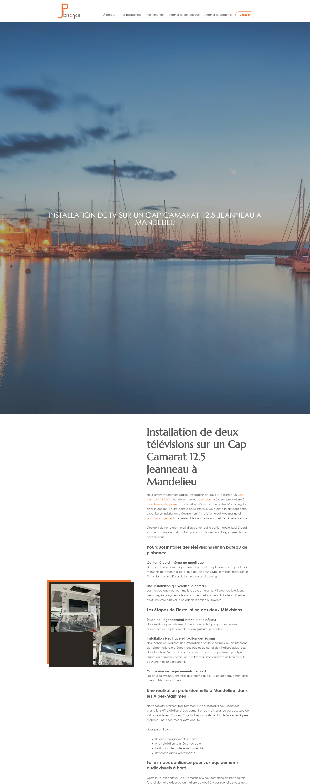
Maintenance (155, 14)
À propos (109, 14)
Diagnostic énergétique (184, 14)
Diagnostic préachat (218, 14)
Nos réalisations (130, 14)
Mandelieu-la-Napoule (162, 504)
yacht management (160, 518)
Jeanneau (204, 499)
